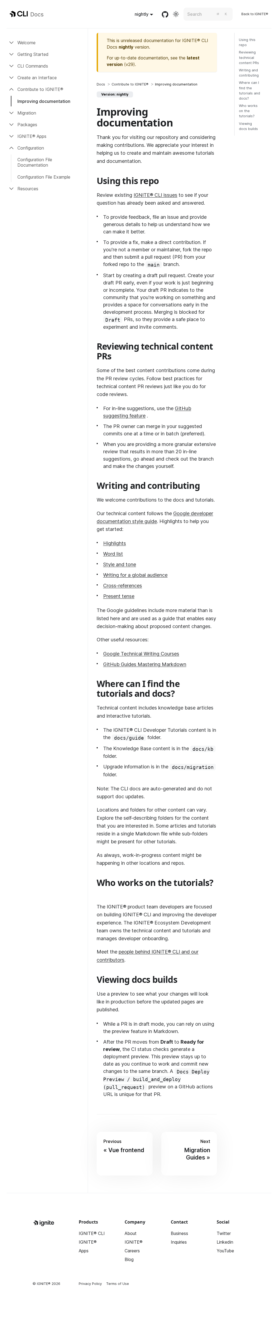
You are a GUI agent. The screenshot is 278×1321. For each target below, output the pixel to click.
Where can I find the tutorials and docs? (249, 90)
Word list (113, 554)
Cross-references (122, 585)
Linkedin (225, 1242)
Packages (27, 124)
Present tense (118, 596)
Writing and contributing (249, 72)
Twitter (224, 1233)
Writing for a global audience (135, 575)
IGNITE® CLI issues (155, 195)
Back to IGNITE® (254, 14)
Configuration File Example (43, 177)
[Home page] (101, 84)
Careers (132, 1250)
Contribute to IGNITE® (40, 89)
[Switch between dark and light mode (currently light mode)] (176, 14)
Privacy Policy (90, 1283)
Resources (27, 188)
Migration (26, 113)
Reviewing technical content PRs (249, 57)
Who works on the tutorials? (248, 111)
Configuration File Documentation (34, 162)
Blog (129, 1259)
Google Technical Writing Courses (141, 654)
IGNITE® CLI (92, 1233)
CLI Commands (32, 66)
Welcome (26, 42)
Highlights (114, 543)
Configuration (30, 148)
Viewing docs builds (248, 126)
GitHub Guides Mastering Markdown (144, 664)
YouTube (225, 1250)
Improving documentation (43, 101)
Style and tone (119, 564)
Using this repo (247, 42)
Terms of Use (117, 1283)
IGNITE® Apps (31, 136)
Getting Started (33, 54)
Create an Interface (37, 77)
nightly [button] (142, 14)
